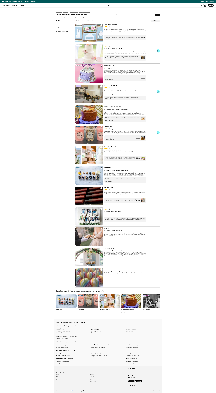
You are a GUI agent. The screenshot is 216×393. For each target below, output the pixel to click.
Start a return (92, 376)
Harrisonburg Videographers (131, 328)
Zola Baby (202, 1)
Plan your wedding (5, 5)
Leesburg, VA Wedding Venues (131, 358)
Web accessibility (77, 390)
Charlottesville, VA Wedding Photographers (98, 345)
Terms (28, 1)
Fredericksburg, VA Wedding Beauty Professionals (100, 356)
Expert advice (14, 5)
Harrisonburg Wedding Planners (96, 331)
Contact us (92, 379)
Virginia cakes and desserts (74, 12)
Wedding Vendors (59, 12)
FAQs (91, 372)
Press (57, 379)
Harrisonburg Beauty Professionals (97, 328)
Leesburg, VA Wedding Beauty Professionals (99, 355)
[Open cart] (201, 5)
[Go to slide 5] (91, 41)
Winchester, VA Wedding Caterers (62, 347)
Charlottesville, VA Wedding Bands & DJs (63, 352)
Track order (92, 374)
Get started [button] (211, 5)
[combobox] (145, 15)
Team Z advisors (93, 381)
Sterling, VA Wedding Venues (131, 353)
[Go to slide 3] (89, 41)
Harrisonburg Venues (129, 331)
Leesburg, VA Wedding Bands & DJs (62, 353)
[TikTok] (136, 385)
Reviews (57, 374)
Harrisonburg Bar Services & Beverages (63, 331)
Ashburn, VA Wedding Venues (131, 356)
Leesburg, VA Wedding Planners (62, 363)
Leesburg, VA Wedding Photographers (98, 347)
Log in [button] (205, 5)
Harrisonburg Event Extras (60, 328)
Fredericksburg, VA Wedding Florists (132, 345)
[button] (133, 15)
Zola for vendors (211, 1)
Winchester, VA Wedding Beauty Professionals (99, 353)
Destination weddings (110, 9)
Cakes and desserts (65, 12)
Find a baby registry (131, 377)
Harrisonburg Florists (94, 332)
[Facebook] (128, 385)
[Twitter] (132, 385)
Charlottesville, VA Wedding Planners (62, 361)
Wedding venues (96, 9)
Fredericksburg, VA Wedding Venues (132, 355)
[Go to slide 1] (87, 41)
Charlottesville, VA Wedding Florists (132, 347)
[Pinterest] (130, 385)
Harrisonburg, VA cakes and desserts (84, 12)
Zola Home (206, 1)
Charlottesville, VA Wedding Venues (132, 361)
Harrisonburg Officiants (60, 329)
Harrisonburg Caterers (60, 332)
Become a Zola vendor (60, 372)
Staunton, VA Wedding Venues (131, 363)
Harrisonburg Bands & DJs (95, 329)
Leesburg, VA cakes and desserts (62, 338)
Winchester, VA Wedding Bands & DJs (63, 355)
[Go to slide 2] (88, 41)
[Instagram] (134, 385)
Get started (131, 381)
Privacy (57, 390)
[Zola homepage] (108, 5)
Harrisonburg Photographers (131, 329)
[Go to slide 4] (90, 41)
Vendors (102, 9)
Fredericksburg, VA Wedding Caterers (63, 345)
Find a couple (22, 5)
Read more (143, 37)
